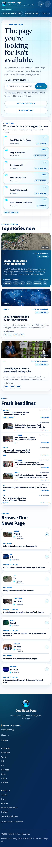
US (15, 578)
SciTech (14, 669)
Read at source (45, 417)
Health (17, 646)
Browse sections (26, 110)
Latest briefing (7, 729)
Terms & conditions (9, 816)
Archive (4, 740)
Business (18, 601)
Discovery (5, 752)
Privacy (4, 812)
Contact (4, 803)
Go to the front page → (26, 103)
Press (3, 799)
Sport (13, 623)
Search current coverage (16, 80)
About (3, 794)
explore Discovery (31, 71)
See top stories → (11, 212)
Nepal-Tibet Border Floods (12, 13)
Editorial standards (9, 807)
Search (41, 86)
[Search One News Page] (41, 4)
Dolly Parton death (31, 13)
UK (11, 557)
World (17, 534)
